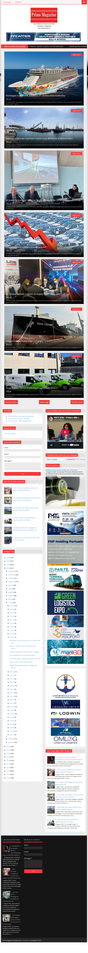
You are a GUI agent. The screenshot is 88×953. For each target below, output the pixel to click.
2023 (8, 568)
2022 (8, 746)
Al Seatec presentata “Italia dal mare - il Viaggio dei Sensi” (34, 200)
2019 (8, 757)
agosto (10, 585)
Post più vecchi (77, 402)
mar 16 (12, 686)
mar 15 (12, 689)
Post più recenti (11, 402)
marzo (10, 603)
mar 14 (12, 693)
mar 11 (12, 700)
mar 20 (12, 672)
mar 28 (12, 616)
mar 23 (12, 630)
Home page (7, 2)
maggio (10, 596)
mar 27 (12, 620)
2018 (8, 760)
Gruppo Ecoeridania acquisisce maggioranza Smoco (31, 387)
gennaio (11, 742)
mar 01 (12, 735)
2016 (8, 767)
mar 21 (12, 637)
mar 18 (12, 679)
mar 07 (12, 714)
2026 (8, 558)
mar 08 (12, 710)
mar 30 (12, 609)
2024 (8, 565)
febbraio (11, 739)
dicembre (11, 571)
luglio (10, 589)
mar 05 (12, 721)
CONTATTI (18, 2)
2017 (8, 764)
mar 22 (12, 634)
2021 (8, 750)
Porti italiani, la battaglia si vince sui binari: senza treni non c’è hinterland (12, 919)
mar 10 (12, 703)
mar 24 (12, 627)
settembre (11, 582)
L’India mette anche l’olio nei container (61, 470)
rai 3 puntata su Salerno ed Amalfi (18, 419)
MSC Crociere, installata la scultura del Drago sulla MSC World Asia (11, 873)
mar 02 (12, 731)
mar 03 (12, 728)
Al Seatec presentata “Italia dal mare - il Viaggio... (24, 652)
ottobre (11, 578)
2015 (8, 771)
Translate (82, 459)
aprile (10, 599)
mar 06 (12, 717)
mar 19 (12, 675)
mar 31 (12, 606)
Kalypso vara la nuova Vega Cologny (23, 341)
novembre (11, 575)
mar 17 (12, 682)
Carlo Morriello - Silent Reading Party (19, 421)
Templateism (25, 940)
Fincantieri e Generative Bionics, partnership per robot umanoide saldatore (12, 850)
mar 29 (12, 613)
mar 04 (12, 724)
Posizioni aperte (11, 433)
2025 (8, 561)
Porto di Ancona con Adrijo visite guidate (21, 416)
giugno (10, 592)
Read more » (76, 55)
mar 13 (12, 696)
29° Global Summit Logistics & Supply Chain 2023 (30, 294)
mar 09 (12, 707)
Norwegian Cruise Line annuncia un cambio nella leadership (35, 95)
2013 (8, 778)
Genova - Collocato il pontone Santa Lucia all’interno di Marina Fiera (39, 138)
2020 (8, 753)
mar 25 (12, 623)
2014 (8, 774)
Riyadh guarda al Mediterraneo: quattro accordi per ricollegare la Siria (35, 46)
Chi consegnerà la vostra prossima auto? (26, 247)
